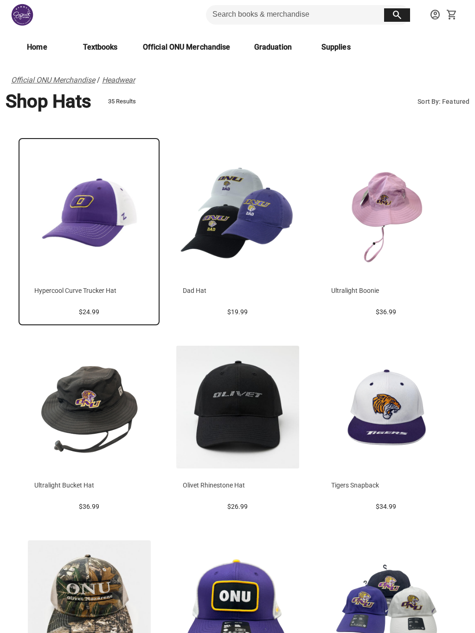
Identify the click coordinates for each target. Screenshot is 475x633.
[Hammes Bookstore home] (22, 15)
